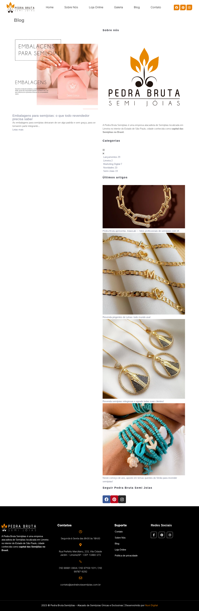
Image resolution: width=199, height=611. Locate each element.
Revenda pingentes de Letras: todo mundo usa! (126, 317)
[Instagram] (189, 7)
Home (49, 7)
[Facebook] (176, 7)
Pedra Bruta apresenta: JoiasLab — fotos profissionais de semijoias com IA (141, 231)
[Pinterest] (183, 7)
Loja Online (96, 7)
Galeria (118, 7)
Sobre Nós (71, 7)
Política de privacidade (126, 555)
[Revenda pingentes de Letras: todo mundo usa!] (144, 313)
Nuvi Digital (151, 605)
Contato (156, 7)
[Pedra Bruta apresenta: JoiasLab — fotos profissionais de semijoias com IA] (144, 227)
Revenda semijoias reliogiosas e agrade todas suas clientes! (133, 401)
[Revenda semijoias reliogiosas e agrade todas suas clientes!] (144, 398)
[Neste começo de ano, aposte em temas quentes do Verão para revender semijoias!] (144, 474)
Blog (137, 7)
